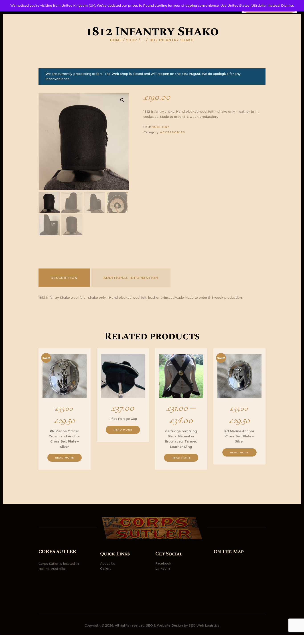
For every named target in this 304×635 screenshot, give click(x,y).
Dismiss (287, 6)
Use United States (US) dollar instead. (250, 6)
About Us (107, 563)
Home (116, 40)
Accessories (172, 132)
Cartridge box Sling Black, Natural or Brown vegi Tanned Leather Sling (181, 439)
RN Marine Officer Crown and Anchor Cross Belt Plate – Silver (64, 439)
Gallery (105, 569)
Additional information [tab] (130, 278)
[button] (122, 100)
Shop (131, 40)
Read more (64, 457)
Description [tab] (64, 278)
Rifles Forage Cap (122, 419)
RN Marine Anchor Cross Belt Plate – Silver (239, 436)
